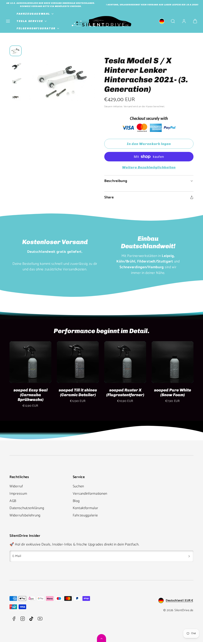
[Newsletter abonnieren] (189, 556)
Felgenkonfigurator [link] (36, 28)
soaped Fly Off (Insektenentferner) (97, 392)
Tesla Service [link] (30, 21)
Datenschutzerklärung (27, 508)
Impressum (18, 494)
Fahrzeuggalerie (85, 515)
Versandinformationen (90, 494)
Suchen (78, 486)
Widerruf (16, 486)
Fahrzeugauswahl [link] (33, 13)
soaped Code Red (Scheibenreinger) (145, 392)
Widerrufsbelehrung (25, 515)
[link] (162, 21)
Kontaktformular (85, 508)
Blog (76, 501)
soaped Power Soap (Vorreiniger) (50, 392)
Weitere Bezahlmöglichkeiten (149, 167)
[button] (8, 21)
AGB (13, 501)
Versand (128, 106)
